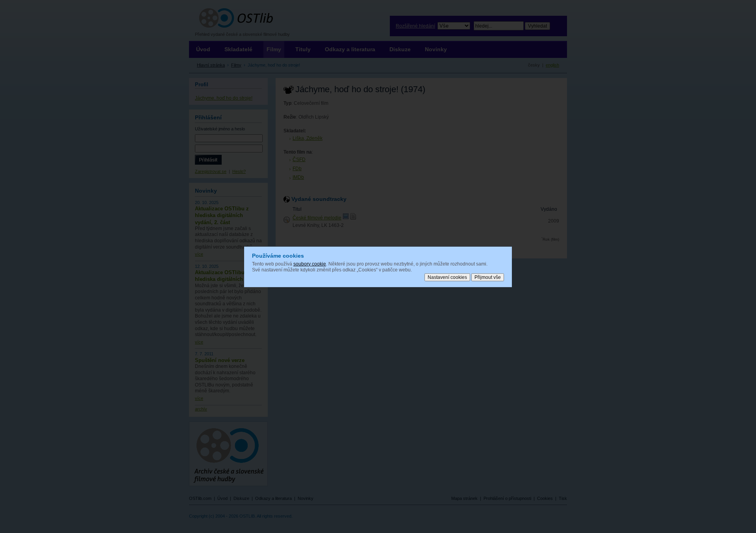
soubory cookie (309, 263)
